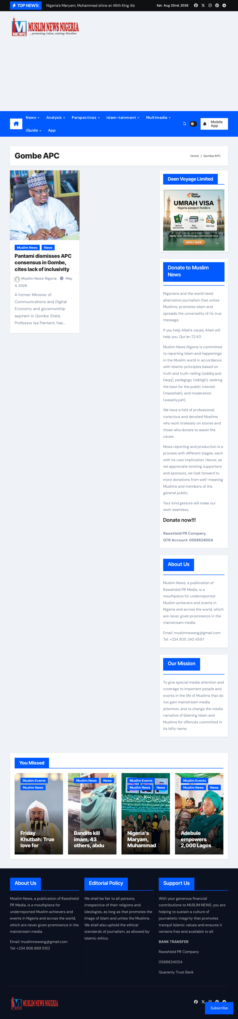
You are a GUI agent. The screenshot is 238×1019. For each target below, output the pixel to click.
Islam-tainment (121, 117)
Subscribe (219, 1008)
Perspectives (84, 117)
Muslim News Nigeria (39, 278)
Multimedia (157, 117)
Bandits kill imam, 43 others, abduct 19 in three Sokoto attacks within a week (92, 848)
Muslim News (27, 247)
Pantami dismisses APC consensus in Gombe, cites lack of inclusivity (43, 262)
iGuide (32, 130)
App (52, 130)
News (31, 117)
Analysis (54, 117)
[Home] (16, 124)
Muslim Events (34, 780)
